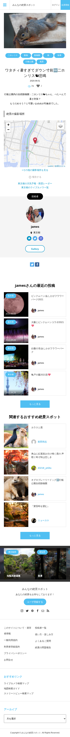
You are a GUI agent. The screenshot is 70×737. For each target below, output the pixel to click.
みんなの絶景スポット (23, 5)
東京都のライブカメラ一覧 (35, 187)
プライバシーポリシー (15, 653)
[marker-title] (35, 140)
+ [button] (8, 125)
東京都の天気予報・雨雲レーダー (35, 183)
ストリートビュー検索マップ (19, 693)
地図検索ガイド (12, 688)
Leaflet (50, 166)
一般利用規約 (11, 640)
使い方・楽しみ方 (44, 634)
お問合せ (8, 659)
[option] (19, 563)
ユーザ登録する (35, 602)
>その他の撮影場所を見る (35, 170)
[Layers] (60, 126)
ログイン (56, 5)
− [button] (8, 130)
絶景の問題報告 (43, 647)
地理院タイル (60, 166)
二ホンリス (13, 55)
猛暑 (59, 55)
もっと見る (35, 404)
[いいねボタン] (38, 85)
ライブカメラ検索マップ (16, 683)
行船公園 (29, 62)
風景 (42, 62)
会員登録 (65, 5)
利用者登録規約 (12, 646)
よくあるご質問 (43, 641)
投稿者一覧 (40, 627)
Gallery (35, 249)
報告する (36, 177)
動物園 (37, 55)
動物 (26, 55)
